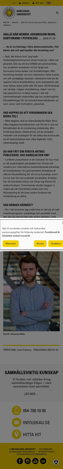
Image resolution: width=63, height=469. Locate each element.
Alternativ (10, 243)
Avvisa (40, 243)
